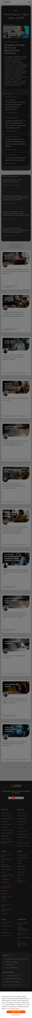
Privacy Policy (14, 1008)
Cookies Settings (15, 1015)
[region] (16, 1004)
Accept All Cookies (16, 1012)
